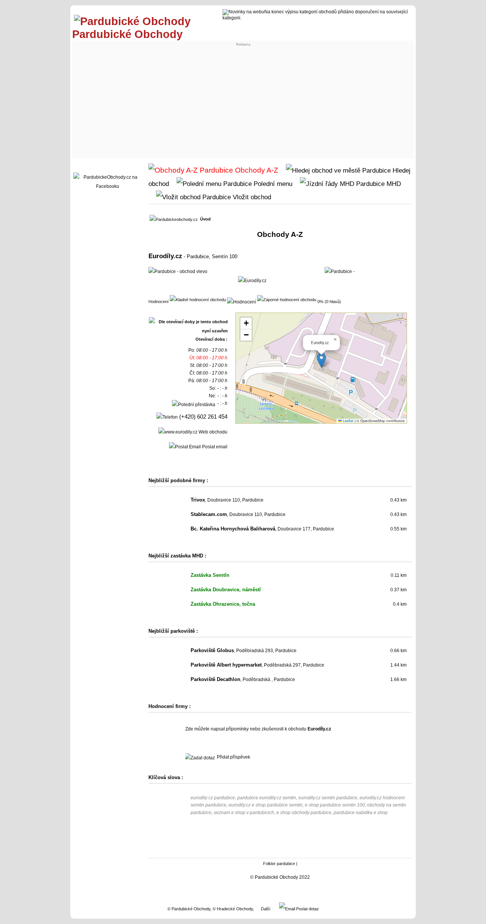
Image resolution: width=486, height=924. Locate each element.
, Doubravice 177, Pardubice (262, 529)
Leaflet (347, 420)
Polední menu (272, 183)
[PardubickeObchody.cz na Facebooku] (107, 186)
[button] (321, 360)
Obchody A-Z (255, 170)
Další (265, 909)
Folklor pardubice (279, 863)
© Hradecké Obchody (233, 909)
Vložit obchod (251, 197)
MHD (393, 183)
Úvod (205, 219)
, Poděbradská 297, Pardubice (257, 665)
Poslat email (214, 446)
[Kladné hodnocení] (198, 299)
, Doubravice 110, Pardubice (227, 500)
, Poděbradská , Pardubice (243, 679)
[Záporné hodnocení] (286, 299)
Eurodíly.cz (165, 256)
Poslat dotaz (307, 909)
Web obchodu (212, 432)
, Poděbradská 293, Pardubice (244, 650)
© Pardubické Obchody (188, 909)
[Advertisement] (243, 99)
